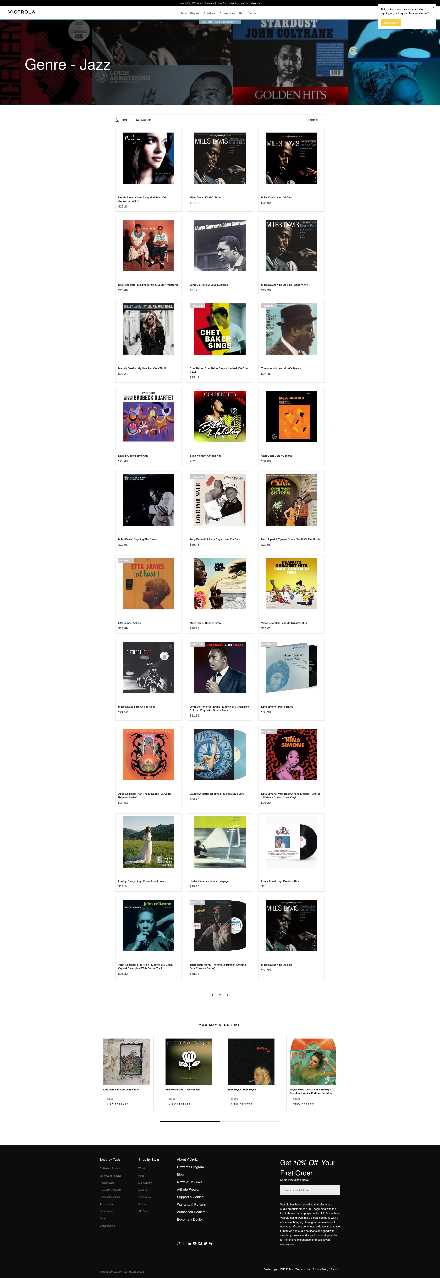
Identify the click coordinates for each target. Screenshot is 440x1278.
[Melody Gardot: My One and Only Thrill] (148, 329)
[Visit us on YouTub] (194, 1244)
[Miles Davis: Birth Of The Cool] (148, 667)
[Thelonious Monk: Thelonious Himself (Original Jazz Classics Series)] (220, 925)
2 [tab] (250, 1122)
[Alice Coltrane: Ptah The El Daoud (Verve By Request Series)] (148, 754)
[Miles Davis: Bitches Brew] (220, 583)
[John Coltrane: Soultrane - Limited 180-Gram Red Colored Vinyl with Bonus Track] (220, 667)
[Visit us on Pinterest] (210, 1244)
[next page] (227, 995)
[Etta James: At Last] (148, 583)
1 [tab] (190, 1121)
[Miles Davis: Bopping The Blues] (148, 500)
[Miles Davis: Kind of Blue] (220, 158)
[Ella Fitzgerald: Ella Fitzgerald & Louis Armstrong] (148, 245)
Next (220, 1113)
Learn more (391, 22)
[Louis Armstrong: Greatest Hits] (291, 842)
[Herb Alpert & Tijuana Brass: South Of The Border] (291, 500)
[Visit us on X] (205, 1244)
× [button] (433, 7)
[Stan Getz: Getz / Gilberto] (291, 416)
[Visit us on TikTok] (200, 1244)
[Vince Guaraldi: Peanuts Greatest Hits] (291, 583)
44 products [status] (143, 120)
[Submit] (336, 1189)
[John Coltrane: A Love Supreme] (220, 245)
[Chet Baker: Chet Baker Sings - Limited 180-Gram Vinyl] (220, 329)
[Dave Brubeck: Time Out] (148, 416)
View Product (117, 1104)
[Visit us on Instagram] (178, 1244)
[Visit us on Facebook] (184, 1244)
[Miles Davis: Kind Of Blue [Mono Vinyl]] (291, 245)
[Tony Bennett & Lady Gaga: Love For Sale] (220, 500)
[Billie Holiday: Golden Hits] (220, 416)
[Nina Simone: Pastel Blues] (291, 667)
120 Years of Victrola (203, 3)
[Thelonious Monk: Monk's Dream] (291, 329)
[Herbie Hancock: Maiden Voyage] (220, 842)
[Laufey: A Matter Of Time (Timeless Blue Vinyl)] (220, 754)
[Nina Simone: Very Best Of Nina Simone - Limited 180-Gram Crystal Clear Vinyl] (291, 754)
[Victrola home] (22, 12)
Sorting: (313, 119)
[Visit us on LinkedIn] (189, 1244)
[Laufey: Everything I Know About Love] (148, 842)
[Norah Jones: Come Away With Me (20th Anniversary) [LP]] (148, 158)
